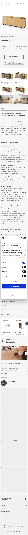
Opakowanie (5, 314)
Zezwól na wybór (14, 291)
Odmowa (14, 295)
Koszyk (26, 3)
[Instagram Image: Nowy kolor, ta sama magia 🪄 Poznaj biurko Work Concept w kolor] (14, 427)
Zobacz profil (11, 385)
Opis (2, 108)
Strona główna (3, 36)
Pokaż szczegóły (19, 281)
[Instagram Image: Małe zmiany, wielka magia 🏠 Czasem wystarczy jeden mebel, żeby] (14, 453)
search (20, 3)
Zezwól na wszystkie (14, 286)
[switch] (24, 267)
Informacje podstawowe (8, 301)
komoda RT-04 (11, 36)
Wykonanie (4, 310)
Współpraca (17, 3)
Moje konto (23, 3)
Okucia (3, 305)
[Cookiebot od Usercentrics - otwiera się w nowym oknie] (20, 238)
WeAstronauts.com (17, 531)
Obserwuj (17, 385)
